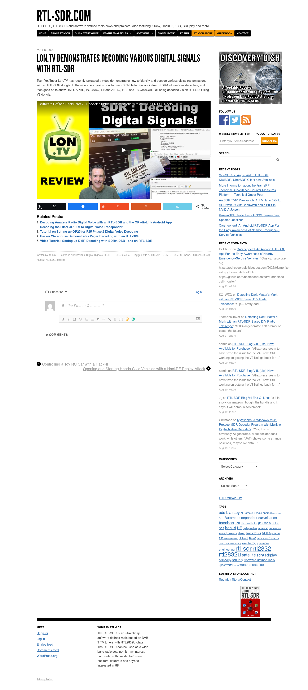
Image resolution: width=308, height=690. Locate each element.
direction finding (249, 523)
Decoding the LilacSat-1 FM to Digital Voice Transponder (81, 226)
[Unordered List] (92, 319)
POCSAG (197, 255)
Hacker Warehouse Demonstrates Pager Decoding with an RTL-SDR (90, 236)
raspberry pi (250, 543)
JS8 (179, 255)
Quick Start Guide (86, 33)
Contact (242, 33)
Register (42, 633)
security (237, 559)
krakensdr (231, 533)
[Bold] (63, 319)
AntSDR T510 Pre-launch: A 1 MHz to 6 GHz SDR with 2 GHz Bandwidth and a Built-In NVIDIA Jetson (250, 204)
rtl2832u (50, 259)
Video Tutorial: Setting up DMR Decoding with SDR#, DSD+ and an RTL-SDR (96, 240)
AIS (243, 513)
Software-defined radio (259, 560)
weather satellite (251, 564)
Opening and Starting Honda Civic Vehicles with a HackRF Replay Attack (144, 368)
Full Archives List (230, 497)
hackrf (230, 527)
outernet (276, 533)
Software (142, 33)
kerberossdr (275, 528)
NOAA (266, 532)
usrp (236, 565)
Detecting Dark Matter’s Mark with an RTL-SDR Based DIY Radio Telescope (248, 299)
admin (52, 255)
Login (198, 292)
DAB (237, 523)
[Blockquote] (98, 319)
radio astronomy (268, 538)
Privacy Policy (45, 679)
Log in (41, 638)
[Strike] (80, 319)
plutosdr (243, 538)
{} (115, 318)
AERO (151, 255)
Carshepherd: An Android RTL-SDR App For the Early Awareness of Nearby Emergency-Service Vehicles (249, 230)
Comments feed (48, 650)
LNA (258, 533)
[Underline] (75, 319)
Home (42, 33)
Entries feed (45, 644)
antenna (276, 513)
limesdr (251, 533)
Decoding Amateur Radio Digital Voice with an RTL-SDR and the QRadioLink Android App (106, 222)
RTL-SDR (113, 255)
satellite (61, 259)
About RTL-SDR (60, 33)
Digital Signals (94, 255)
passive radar (231, 538)
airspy (234, 512)
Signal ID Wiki (166, 33)
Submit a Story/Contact (235, 579)
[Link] (110, 319)
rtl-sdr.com (64, 16)
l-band (186, 255)
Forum (184, 33)
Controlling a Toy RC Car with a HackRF (75, 364)
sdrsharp (225, 560)
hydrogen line (250, 528)
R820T (252, 538)
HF (105, 255)
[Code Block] (104, 319)
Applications (78, 255)
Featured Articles (115, 33)
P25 (221, 538)
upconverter (226, 565)
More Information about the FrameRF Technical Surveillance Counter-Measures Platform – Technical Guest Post (247, 190)
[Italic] (69, 319)
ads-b (223, 512)
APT (221, 518)
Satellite (125, 255)
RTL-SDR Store (203, 33)
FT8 (174, 255)
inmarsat (263, 528)
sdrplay (271, 555)
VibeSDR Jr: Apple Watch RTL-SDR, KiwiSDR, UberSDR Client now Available (247, 177)
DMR (167, 255)
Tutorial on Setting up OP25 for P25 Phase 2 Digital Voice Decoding (89, 231)
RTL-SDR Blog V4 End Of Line (248, 397)
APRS (159, 255)
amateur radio (253, 513)
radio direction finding (230, 543)
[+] (121, 318)
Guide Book (224, 33)
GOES (275, 523)
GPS (221, 528)
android (267, 513)
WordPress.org (47, 655)
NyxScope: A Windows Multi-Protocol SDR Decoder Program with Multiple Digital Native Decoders (250, 424)
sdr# (260, 555)
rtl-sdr (206, 255)
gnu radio (264, 522)
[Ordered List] (86, 319)
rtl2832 (41, 259)
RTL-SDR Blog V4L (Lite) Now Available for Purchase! (246, 345)
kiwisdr (222, 533)
